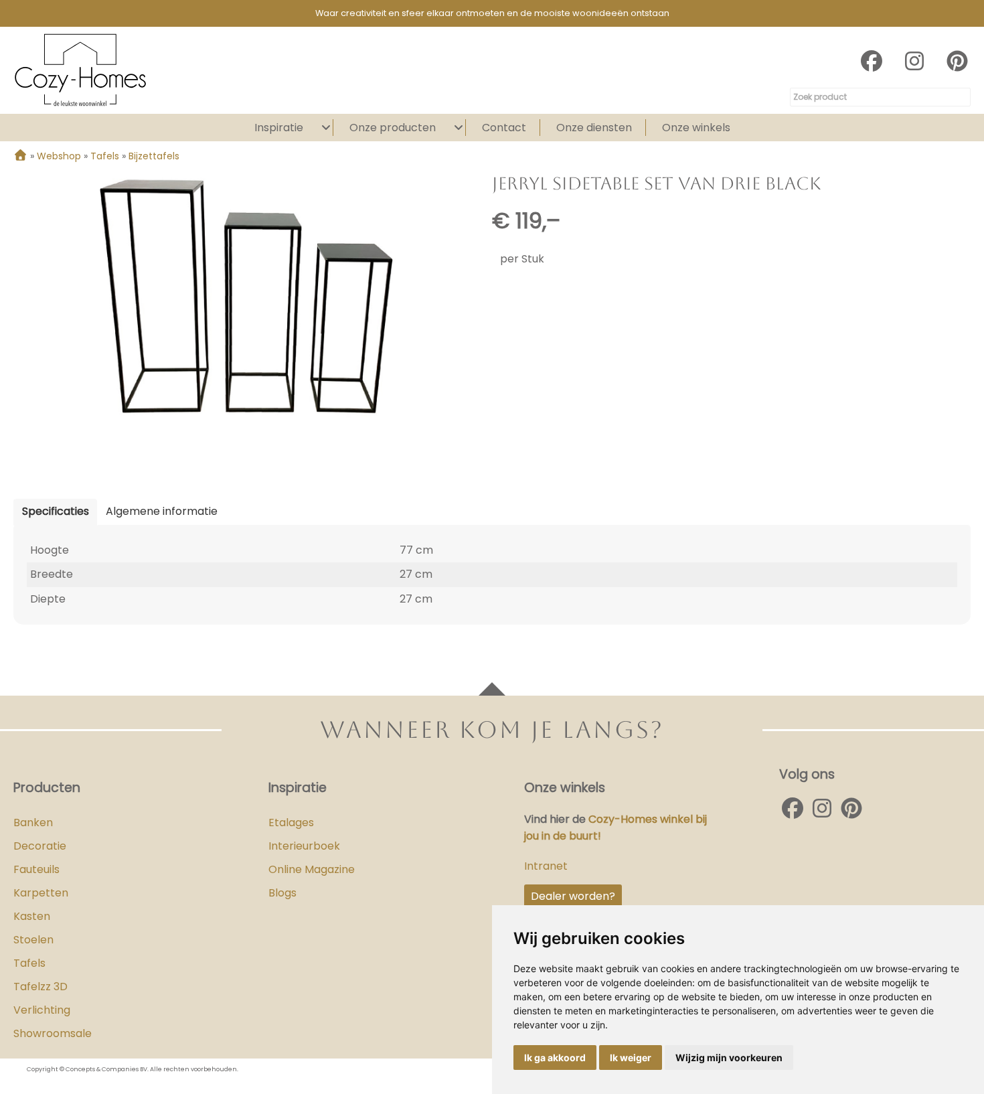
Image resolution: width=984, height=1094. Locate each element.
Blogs (282, 893)
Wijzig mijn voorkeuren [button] (729, 1057)
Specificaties (55, 511)
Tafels (29, 963)
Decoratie (39, 846)
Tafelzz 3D (40, 986)
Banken (33, 822)
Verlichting (41, 1010)
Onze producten (392, 127)
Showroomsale (52, 1033)
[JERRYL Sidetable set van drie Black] (246, 296)
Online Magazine (311, 869)
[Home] (20, 156)
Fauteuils (36, 869)
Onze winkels (696, 127)
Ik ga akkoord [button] (555, 1057)
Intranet (546, 866)
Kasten (31, 916)
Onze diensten (594, 127)
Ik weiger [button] (630, 1057)
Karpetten (40, 893)
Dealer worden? (573, 896)
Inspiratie (278, 127)
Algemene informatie (162, 511)
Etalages (291, 822)
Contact (504, 127)
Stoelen (33, 939)
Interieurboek (304, 846)
